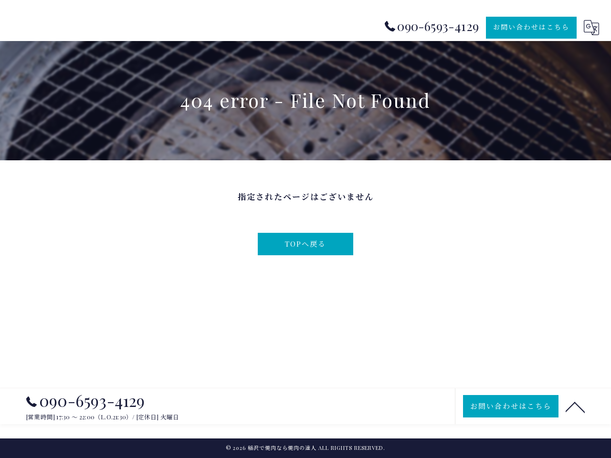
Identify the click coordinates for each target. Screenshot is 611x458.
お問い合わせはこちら (531, 26)
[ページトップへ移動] (575, 406)
